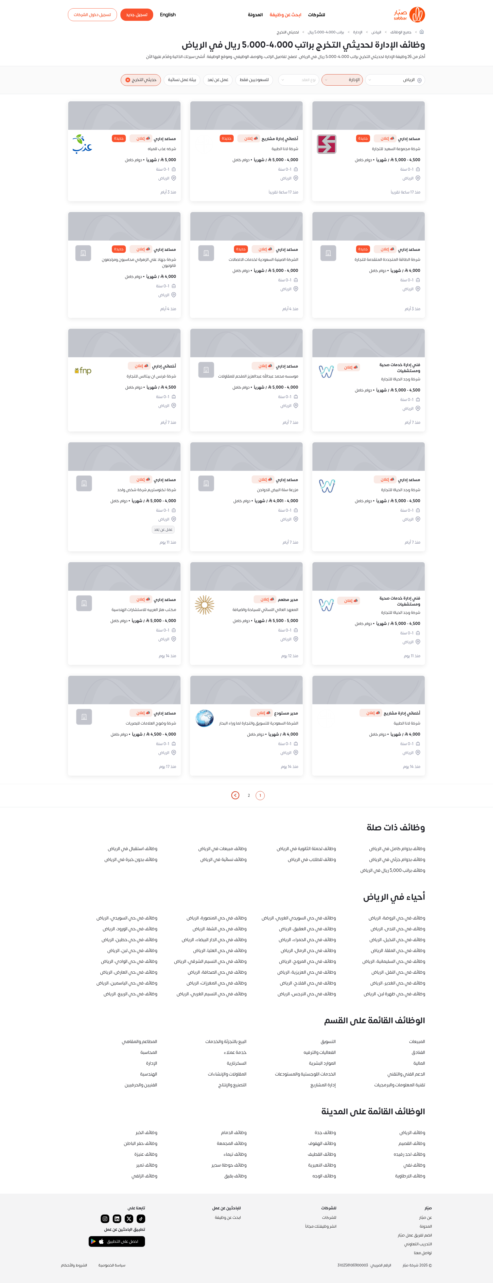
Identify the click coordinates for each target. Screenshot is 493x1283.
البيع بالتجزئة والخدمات (225, 1041)
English (168, 15)
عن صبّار (425, 1218)
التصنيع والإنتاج (232, 1085)
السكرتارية (236, 1063)
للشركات (316, 15)
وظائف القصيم (412, 1143)
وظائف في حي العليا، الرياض (219, 950)
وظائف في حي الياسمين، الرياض (126, 983)
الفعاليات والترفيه (320, 1052)
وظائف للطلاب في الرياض (312, 859)
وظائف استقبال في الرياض (132, 848)
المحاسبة (148, 1052)
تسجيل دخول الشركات (92, 14)
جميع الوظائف (400, 32)
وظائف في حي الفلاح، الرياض (308, 983)
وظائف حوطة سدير (228, 1165)
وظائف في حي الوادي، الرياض (129, 961)
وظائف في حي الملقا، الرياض (398, 950)
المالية (419, 1063)
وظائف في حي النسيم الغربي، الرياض (211, 994)
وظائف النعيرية (322, 1165)
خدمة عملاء (235, 1052)
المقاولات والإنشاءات (227, 1074)
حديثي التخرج (144, 79)
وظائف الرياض (412, 1132)
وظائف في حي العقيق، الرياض (307, 929)
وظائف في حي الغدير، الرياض (397, 983)
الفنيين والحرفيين (141, 1085)
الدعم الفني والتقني (406, 1074)
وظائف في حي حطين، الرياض (129, 939)
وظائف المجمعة (231, 1143)
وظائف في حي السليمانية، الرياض (393, 961)
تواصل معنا (423, 1253)
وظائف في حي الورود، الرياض (130, 929)
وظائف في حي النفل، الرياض (398, 972)
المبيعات (417, 1041)
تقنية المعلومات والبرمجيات (399, 1085)
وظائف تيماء (234, 1154)
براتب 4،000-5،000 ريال (326, 32)
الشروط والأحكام (74, 1265)
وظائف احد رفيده (409, 1154)
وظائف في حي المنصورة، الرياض (216, 918)
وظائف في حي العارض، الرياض (128, 972)
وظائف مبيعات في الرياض (222, 848)
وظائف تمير (146, 1165)
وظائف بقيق (235, 1176)
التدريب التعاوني (418, 1244)
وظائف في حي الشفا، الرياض (219, 929)
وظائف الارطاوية (410, 1176)
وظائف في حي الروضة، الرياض (397, 918)
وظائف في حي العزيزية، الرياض (306, 972)
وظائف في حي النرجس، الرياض (307, 994)
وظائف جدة (325, 1132)
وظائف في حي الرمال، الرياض (308, 950)
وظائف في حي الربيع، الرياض (130, 994)
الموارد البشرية (322, 1063)
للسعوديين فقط (254, 79)
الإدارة (357, 32)
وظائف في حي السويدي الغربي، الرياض (299, 918)
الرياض (376, 32)
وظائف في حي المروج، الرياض (307, 961)
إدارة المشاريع (323, 1085)
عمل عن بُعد (217, 79)
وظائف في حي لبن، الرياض (132, 950)
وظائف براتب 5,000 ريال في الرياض (392, 870)
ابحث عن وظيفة (285, 15)
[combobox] (294, 80)
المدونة (255, 15)
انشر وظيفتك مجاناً (320, 1226)
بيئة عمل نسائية (182, 79)
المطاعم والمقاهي (139, 1041)
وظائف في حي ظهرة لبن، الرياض (394, 994)
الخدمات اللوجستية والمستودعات (305, 1074)
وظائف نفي (414, 1165)
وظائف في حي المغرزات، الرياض (216, 983)
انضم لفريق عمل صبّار (415, 1235)
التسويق (328, 1041)
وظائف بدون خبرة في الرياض (130, 859)
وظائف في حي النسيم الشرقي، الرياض (210, 961)
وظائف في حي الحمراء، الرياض (307, 939)
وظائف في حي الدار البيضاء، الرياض (214, 939)
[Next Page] (235, 795)
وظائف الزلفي (144, 1176)
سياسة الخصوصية (112, 1265)
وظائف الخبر (146, 1132)
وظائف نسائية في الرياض (223, 859)
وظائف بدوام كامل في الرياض (397, 848)
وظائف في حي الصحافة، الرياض (217, 972)
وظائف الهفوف (322, 1143)
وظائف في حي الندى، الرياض (398, 929)
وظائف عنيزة (145, 1154)
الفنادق (418, 1052)
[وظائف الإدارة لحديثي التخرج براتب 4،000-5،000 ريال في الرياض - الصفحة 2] (235, 795)
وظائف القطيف (322, 1154)
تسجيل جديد (137, 14)
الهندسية (148, 1074)
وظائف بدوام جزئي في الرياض (397, 859)
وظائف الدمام (233, 1132)
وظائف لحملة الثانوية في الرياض (306, 848)
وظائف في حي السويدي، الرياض (126, 918)
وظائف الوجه (324, 1176)
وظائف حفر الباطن (140, 1143)
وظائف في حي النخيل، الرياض (397, 939)
